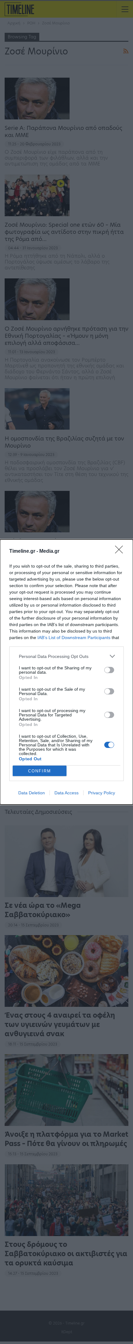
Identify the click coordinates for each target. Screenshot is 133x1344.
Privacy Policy (101, 792)
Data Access (66, 792)
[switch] (109, 670)
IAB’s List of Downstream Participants (73, 637)
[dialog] (66, 672)
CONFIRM (39, 771)
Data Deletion (31, 792)
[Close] (121, 551)
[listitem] (66, 656)
